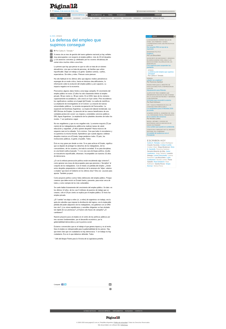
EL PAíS (59, 18)
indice (154, 36)
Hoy (76, 11)
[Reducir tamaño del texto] (51, 58)
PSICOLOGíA (127, 18)
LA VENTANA (86, 18)
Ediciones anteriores (146, 11)
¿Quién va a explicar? (154, 80)
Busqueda (129, 311)
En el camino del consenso (156, 117)
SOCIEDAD (76, 18)
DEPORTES (117, 18)
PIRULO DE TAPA (158, 18)
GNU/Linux (124, 325)
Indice (53, 18)
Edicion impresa (104, 311)
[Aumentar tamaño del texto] (51, 55)
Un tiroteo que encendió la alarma (159, 100)
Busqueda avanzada (167, 11)
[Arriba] (110, 289)
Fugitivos (150, 54)
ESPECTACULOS (106, 18)
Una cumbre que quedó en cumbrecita (160, 127)
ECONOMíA (67, 18)
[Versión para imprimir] (51, 61)
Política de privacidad (120, 322)
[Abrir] (87, 15)
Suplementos (118, 311)
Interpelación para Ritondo (156, 90)
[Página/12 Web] (63, 9)
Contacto (138, 311)
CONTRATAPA (147, 18)
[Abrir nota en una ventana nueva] (51, 52)
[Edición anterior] (50, 11)
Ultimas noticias (90, 311)
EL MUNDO (95, 18)
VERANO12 (137, 18)
